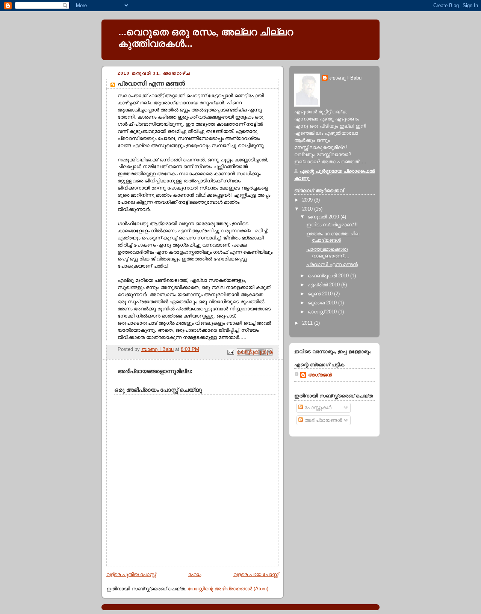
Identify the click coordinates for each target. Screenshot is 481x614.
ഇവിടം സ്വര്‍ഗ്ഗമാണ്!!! (332, 224)
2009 (308, 200)
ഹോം (194, 574)
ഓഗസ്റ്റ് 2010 (323, 312)
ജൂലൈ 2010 (323, 302)
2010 (308, 209)
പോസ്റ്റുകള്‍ (317, 407)
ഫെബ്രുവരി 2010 (329, 275)
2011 (308, 323)
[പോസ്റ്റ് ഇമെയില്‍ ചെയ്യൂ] (230, 351)
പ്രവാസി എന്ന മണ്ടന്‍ (332, 264)
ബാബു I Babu (345, 78)
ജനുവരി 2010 (324, 217)
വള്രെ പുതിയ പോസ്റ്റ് (131, 574)
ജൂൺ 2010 (321, 293)
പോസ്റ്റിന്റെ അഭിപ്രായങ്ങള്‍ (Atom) (228, 588)
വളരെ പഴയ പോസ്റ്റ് (255, 574)
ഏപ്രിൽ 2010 (324, 284)
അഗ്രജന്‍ (320, 375)
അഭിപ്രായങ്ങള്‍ (322, 420)
